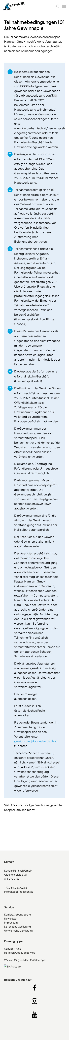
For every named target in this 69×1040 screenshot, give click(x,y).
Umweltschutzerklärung (18, 930)
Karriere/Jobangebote (17, 914)
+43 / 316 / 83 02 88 (15, 887)
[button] (64, 6)
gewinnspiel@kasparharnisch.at (36, 741)
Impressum (11, 922)
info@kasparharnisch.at (18, 891)
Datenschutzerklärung (17, 926)
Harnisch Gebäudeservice (19, 952)
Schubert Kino (12, 948)
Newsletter (10, 918)
